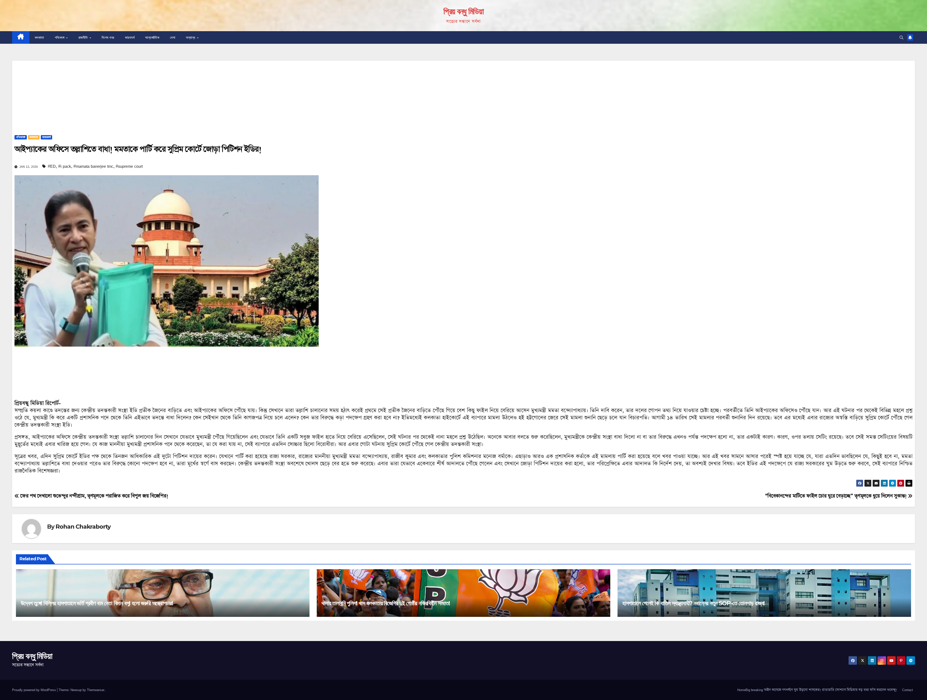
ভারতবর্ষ (130, 37)
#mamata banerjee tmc (93, 166)
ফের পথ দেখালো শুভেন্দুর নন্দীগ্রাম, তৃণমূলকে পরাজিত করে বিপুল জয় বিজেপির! (93, 496)
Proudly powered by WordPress (34, 689)
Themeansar (95, 689)
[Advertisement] (463, 94)
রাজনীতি (83, 37)
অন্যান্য (191, 37)
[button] (901, 37)
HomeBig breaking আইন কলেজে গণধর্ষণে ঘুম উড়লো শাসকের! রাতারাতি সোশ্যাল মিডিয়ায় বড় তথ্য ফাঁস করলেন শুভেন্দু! (817, 689)
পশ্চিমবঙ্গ (60, 37)
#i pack (64, 166)
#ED (52, 166)
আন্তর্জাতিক (152, 37)
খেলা (172, 37)
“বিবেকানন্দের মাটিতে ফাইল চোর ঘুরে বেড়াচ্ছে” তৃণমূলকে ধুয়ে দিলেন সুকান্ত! (836, 496)
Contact (907, 689)
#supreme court (129, 166)
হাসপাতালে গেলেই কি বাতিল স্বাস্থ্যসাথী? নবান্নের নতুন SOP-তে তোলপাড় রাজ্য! (693, 603)
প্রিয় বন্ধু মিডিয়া (463, 11)
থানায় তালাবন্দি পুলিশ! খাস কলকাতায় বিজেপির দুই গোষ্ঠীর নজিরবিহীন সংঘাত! (386, 603)
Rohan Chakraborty (83, 526)
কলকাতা (39, 37)
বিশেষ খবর (108, 37)
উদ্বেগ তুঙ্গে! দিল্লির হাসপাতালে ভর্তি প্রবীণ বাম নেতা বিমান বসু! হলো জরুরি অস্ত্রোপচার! (97, 603)
